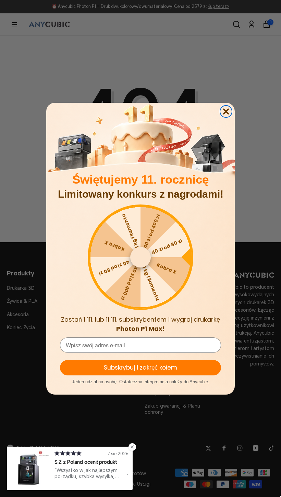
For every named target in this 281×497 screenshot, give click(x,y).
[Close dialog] (226, 111)
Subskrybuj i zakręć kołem (140, 367)
